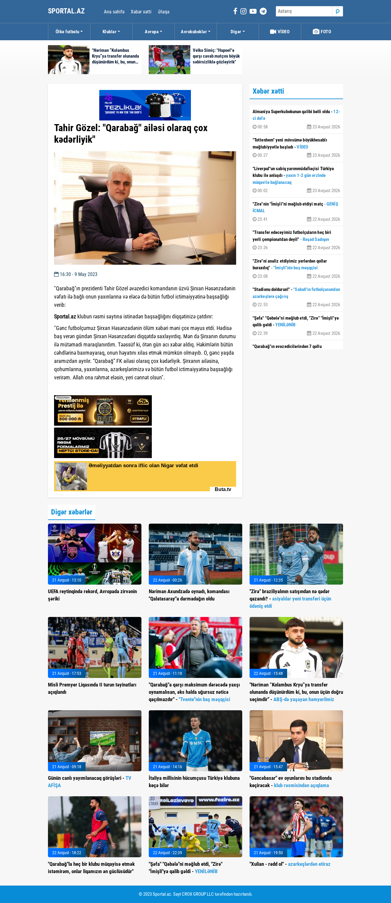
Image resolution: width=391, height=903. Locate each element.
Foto (325, 31)
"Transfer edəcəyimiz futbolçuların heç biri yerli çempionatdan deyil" (296, 240)
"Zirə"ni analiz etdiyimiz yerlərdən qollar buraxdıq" (296, 268)
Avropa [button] (152, 31)
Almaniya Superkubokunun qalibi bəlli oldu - (296, 119)
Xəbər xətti (141, 12)
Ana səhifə (114, 12)
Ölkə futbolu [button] (67, 31)
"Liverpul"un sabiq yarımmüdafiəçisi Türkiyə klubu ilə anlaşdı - (296, 180)
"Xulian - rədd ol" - (290, 864)
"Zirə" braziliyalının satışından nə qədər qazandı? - (290, 598)
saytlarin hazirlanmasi (79, 388)
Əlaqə (163, 12)
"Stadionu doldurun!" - (296, 297)
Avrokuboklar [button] (194, 31)
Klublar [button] (110, 31)
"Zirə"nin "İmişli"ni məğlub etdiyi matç (296, 211)
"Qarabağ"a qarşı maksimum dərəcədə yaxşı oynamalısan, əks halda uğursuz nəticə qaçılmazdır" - (194, 692)
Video (283, 31)
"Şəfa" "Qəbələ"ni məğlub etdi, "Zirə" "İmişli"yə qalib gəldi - (296, 325)
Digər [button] (236, 31)
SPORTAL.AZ (67, 11)
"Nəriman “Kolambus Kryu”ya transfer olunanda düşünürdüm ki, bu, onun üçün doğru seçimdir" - (296, 692)
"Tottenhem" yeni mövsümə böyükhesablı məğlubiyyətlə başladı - (296, 147)
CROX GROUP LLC (198, 894)
